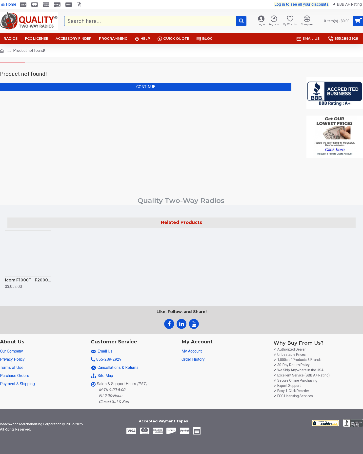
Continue (145, 86)
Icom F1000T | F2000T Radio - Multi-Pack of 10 (28, 280)
